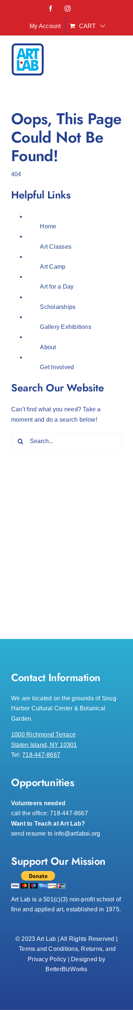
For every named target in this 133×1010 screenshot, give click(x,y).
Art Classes (55, 247)
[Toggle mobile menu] (118, 61)
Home (48, 226)
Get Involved (57, 367)
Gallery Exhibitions (65, 327)
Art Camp (52, 266)
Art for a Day (57, 286)
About (48, 347)
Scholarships (57, 307)
